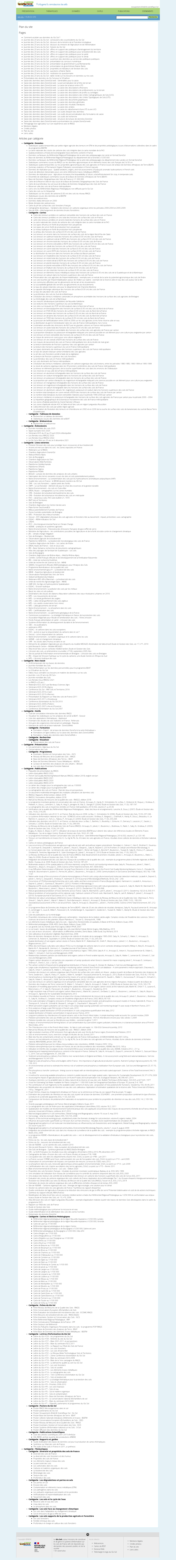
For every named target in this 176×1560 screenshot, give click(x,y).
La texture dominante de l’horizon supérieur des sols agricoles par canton (63, 344)
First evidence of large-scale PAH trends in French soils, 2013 (54, 1008)
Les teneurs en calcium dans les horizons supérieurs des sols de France (63, 275)
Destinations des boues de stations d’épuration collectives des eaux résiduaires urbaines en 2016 (69, 593)
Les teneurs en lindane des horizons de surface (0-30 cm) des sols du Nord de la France (69, 313)
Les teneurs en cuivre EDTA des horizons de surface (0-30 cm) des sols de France (67, 251)
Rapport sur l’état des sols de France (44, 1204)
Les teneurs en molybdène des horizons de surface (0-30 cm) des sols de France (67, 256)
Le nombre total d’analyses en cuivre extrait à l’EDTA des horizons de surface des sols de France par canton (77, 392)
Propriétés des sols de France (45, 1458)
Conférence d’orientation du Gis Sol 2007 (46, 708)
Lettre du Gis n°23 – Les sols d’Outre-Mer (50, 1351)
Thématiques (41, 1449)
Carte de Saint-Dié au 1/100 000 (46, 1291)
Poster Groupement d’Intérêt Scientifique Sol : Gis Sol (55, 1413)
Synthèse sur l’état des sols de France (49, 1444)
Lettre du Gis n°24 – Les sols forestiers (49, 1348)
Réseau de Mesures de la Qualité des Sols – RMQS (54, 756)
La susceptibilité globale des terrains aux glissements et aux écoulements (63, 284)
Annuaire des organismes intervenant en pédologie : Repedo (54, 723)
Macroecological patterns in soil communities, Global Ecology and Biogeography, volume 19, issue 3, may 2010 (73, 1113)
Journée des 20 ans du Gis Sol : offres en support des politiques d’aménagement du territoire (62, 49)
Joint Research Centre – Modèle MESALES (45, 646)
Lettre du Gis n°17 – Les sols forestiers (49, 1365)
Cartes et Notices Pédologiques (55, 1216)
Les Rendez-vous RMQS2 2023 (41, 435)
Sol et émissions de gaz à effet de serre (49, 1513)
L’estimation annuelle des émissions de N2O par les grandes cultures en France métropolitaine (72, 325)
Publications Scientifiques (52, 1432)
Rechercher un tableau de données (48, 416)
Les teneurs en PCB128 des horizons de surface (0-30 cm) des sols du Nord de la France (70, 311)
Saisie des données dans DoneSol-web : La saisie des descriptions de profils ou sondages (61, 92)
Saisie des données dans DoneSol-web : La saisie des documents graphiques (56, 99)
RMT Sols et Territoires (38, 500)
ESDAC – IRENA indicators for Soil (42, 519)
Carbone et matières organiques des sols (50, 1468)
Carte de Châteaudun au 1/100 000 (48, 1255)
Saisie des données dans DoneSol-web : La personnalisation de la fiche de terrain (57, 83)
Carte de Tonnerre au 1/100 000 (46, 1298)
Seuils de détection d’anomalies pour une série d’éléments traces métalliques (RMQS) (64, 172)
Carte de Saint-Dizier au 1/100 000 (47, 1293)
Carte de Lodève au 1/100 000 (46, 1276)
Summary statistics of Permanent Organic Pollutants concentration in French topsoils (63, 167)
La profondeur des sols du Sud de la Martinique (53, 294)
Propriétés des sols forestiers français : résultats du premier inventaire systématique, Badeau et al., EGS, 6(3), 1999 (76, 1171)
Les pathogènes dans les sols (45, 1489)
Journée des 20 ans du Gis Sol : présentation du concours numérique (52, 61)
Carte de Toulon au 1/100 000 (45, 1300)
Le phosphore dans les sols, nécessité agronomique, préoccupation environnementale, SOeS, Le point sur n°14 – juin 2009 (79, 1164)
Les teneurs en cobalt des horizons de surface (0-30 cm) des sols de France (64, 246)
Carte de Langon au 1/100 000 (45, 1269)
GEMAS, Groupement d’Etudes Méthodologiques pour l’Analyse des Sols (58, 565)
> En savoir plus (60, 1551)
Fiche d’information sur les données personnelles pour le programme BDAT (60, 668)
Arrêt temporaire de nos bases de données (47, 663)
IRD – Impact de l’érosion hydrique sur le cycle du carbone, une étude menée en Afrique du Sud (68, 656)
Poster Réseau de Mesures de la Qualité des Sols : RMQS (57, 1422)
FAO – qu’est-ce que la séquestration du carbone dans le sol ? (54, 632)
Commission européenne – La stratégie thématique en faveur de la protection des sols (64, 615)
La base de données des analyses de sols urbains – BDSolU (58, 764)
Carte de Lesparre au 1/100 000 (46, 1274)
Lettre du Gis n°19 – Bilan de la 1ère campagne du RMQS (56, 1360)
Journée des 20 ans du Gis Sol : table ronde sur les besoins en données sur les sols (58, 76)
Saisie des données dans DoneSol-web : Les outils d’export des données (54, 111)
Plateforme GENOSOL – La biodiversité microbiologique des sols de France (59, 541)
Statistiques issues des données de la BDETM (47, 196)
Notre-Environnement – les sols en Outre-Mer (47, 488)
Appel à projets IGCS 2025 (39, 430)
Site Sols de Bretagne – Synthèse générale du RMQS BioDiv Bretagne (57, 1149)
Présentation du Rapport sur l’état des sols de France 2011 (53, 696)
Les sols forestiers (41, 1518)
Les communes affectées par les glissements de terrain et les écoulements (64, 282)
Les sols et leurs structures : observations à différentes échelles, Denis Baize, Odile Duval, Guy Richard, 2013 (73, 931)
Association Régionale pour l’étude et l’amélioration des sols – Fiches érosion (60, 617)
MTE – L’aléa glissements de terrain (43, 605)
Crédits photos (30, 128)
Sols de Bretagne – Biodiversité (41, 536)
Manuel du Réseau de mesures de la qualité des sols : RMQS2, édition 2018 (60, 799)
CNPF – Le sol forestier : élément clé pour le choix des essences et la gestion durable (64, 486)
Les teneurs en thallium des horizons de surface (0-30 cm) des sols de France (65, 268)
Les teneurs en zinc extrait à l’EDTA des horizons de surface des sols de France (65, 339)
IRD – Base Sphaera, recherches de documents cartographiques (55, 548)
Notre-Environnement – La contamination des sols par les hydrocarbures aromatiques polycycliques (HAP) (72, 478)
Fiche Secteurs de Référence (45, 1324)
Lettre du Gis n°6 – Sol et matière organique (51, 1391)
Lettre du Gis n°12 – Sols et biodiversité (49, 1377)
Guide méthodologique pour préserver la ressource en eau (53, 1209)
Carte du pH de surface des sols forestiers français (50, 205)
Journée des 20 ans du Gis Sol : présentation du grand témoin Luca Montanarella (57, 64)
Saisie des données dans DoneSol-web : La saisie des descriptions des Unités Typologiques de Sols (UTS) (67, 97)
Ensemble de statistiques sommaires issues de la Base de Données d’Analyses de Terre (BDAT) (68, 177)
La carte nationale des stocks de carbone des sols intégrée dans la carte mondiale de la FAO (66, 150)
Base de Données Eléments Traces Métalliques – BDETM (56, 761)
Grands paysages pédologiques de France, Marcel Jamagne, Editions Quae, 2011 (61, 1104)
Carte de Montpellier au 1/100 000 (47, 1283)
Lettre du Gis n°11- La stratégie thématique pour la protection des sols (62, 1379)
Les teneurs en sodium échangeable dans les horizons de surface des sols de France (68, 375)
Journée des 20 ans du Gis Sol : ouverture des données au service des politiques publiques (61, 59)
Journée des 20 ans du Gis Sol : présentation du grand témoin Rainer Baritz (55, 66)
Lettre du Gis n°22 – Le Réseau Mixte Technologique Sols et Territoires (62, 1353)
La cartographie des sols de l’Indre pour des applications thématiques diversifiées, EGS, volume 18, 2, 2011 (72, 1106)
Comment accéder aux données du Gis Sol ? (42, 37)
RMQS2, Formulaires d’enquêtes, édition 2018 (47, 797)
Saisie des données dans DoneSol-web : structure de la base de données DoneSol (58, 119)
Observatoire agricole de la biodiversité (45, 538)
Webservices (46, 421)
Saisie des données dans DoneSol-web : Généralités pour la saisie (51, 80)
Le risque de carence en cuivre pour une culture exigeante (57, 337)
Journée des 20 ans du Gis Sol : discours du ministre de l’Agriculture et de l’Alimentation (60, 44)
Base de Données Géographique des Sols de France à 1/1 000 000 (56, 179)
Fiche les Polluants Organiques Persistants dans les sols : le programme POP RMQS (67, 1327)
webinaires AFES (35, 627)
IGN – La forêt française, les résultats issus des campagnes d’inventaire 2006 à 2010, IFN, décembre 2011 (72, 1152)
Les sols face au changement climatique (59, 1509)
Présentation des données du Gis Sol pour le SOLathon (47, 78)
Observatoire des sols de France (46, 742)
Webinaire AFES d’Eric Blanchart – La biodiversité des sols (52, 579)
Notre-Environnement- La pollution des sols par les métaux (53, 589)
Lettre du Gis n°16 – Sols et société (48, 1367)
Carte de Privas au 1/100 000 (45, 1288)
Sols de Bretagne (36, 502)
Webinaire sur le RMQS (38, 450)
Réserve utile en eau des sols (45, 1501)
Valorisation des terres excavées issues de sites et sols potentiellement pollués (61, 476)
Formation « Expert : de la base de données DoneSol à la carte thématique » (64, 730)
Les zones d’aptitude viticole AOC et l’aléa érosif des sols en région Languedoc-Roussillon (69, 404)
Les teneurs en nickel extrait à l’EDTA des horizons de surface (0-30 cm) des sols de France (70, 260)
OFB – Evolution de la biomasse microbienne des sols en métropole (56, 495)
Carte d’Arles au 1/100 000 (44, 1240)
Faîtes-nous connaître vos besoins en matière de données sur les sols (58, 672)
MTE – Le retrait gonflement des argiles (44, 598)
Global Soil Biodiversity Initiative (41, 577)
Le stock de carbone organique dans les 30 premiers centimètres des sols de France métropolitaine (74, 366)
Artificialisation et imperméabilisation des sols (52, 1494)
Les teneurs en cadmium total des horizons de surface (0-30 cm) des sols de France (68, 236)
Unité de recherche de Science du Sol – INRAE (47, 562)
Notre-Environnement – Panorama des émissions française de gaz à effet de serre (62, 529)
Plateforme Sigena (36, 469)
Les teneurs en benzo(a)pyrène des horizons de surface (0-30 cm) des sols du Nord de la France (73, 308)
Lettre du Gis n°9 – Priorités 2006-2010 (49, 1384)
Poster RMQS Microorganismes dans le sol (50, 1408)
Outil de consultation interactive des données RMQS (50, 713)
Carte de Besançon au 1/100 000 (47, 1247)
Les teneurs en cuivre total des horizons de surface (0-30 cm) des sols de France (66, 248)
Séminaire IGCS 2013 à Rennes (41, 694)
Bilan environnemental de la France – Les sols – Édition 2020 (53, 1168)
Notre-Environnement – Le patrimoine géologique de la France (54, 613)
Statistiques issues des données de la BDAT (51, 418)
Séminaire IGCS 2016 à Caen (40, 692)
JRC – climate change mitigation (41, 533)
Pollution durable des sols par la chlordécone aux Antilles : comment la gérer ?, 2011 (63, 1020)
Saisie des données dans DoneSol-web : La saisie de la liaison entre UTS (53, 85)
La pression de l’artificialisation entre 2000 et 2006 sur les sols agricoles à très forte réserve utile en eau (76, 320)
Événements (41, 426)
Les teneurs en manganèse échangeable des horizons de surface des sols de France (68, 383)
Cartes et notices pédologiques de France (46, 843)
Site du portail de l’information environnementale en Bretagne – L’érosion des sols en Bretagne (68, 653)
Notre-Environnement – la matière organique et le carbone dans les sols (58, 637)
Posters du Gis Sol (48, 1406)
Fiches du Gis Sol (47, 1305)
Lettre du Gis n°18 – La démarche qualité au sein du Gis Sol (57, 1362)
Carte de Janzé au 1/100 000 (45, 1267)
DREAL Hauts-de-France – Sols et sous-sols (46, 545)
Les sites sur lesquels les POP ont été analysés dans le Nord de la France (63, 306)
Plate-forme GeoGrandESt (39, 507)
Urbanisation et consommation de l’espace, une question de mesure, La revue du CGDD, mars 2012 (70, 1161)
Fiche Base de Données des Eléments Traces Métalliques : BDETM (60, 1331)
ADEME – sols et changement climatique (45, 639)
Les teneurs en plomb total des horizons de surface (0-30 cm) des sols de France (67, 263)
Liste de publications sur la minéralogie (44, 914)
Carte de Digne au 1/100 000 (45, 1259)
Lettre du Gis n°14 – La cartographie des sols (52, 1372)
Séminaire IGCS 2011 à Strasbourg (43, 699)
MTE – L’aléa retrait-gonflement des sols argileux (48, 601)
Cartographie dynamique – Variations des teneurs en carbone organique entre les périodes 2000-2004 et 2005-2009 (77, 208)
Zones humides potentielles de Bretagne (45, 512)
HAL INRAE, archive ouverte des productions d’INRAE (54, 1437)
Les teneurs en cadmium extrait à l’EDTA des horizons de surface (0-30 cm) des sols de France (72, 239)
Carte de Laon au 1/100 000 (45, 1224)
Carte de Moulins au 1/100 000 (46, 1286)
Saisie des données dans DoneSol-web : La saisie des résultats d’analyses (54, 104)
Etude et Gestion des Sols (39, 1207)
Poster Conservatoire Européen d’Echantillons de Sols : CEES (58, 1420)
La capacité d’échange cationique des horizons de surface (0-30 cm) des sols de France (69, 289)
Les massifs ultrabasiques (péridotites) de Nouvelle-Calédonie (58, 301)
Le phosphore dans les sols (44, 1506)
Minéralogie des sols (41, 1473)
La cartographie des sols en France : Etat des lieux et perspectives (56, 790)
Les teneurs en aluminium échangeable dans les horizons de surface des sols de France (69, 373)
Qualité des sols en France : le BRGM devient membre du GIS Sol (55, 481)
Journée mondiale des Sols (40, 665)
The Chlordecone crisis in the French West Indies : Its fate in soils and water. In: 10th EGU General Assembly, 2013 (75, 1027)
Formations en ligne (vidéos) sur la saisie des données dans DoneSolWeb (63, 732)
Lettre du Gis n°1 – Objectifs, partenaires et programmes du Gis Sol (61, 1403)
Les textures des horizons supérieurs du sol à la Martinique (57, 303)
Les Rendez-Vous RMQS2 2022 (41, 438)
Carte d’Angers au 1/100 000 (45, 1233)
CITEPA (31, 522)
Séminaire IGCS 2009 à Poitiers (41, 704)
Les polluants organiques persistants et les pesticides (55, 1492)
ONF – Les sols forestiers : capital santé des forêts (49, 483)
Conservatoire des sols (38, 749)
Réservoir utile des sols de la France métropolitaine (50, 186)
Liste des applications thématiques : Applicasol (48, 718)
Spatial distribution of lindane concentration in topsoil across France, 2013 (59, 1013)
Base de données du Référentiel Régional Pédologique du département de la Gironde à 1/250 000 (69, 157)
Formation (45, 728)
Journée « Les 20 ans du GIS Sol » (42, 675)
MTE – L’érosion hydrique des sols (42, 658)
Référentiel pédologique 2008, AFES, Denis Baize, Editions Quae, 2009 (57, 924)
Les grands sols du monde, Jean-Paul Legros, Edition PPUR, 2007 (55, 926)
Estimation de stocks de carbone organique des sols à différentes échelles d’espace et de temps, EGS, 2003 (73, 1183)
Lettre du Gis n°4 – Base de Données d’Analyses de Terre (57, 1396)
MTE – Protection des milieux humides (44, 514)
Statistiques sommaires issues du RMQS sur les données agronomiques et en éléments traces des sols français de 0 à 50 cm (81, 162)
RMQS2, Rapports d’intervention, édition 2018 (47, 795)
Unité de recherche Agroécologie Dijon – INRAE (48, 581)
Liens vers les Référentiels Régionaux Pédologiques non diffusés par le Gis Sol (61, 188)
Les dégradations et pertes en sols (56, 1480)
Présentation (41, 744)
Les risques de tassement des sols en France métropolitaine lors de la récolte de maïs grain (71, 342)
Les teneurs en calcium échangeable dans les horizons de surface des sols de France (68, 387)
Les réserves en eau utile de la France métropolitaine (55, 371)
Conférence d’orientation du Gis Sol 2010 (46, 701)
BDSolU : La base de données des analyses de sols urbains (53, 474)
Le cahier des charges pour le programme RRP (48, 787)
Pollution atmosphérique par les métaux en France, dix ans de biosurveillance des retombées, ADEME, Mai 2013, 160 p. (77, 1046)
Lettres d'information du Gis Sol (55, 1334)
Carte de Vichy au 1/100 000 (45, 1303)
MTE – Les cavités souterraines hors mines (46, 603)
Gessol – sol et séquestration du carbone (46, 634)
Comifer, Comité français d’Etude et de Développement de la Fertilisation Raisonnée (63, 557)
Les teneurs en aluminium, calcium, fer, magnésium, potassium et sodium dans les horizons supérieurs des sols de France (83, 390)
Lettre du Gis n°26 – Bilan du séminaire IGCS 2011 (54, 1343)
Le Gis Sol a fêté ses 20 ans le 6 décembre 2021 (49, 440)
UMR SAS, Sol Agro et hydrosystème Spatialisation (49, 584)
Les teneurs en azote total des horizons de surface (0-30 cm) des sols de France (66, 327)
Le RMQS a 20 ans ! (36, 682)
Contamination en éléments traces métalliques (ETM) (55, 1487)
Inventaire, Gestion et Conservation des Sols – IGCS (54, 754)
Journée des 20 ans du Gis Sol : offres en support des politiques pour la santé (56, 54)
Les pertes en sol (40, 1482)
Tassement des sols (41, 1497)
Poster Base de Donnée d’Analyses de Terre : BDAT (54, 1415)
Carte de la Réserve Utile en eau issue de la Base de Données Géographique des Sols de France (68, 181)
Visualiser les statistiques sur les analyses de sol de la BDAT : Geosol (57, 716)
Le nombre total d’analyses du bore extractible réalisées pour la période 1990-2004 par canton (72, 395)
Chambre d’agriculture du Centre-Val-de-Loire (47, 505)
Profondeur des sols (41, 1478)
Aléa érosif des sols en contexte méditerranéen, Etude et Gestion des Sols (59, 649)
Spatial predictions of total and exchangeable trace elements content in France (61, 153)
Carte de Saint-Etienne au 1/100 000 (48, 1295)
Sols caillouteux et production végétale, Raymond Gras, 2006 (53, 934)
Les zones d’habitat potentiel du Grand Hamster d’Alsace (56, 402)
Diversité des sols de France (45, 1454)
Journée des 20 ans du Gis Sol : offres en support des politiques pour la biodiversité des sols (62, 52)
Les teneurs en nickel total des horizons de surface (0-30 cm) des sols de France (66, 258)
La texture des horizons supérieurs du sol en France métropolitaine (61, 347)
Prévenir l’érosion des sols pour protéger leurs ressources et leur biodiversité (61, 445)
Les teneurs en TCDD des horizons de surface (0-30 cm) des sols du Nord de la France (69, 318)
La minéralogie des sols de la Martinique (49, 299)
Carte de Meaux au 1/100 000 (45, 1279)
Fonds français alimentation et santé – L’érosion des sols (52, 620)
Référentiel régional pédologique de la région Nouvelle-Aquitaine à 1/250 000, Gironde (68, 1221)
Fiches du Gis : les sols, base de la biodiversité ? (48, 1140)
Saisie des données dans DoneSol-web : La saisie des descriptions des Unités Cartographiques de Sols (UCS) (69, 95)
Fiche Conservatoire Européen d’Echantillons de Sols (54, 1310)
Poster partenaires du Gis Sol (45, 1410)
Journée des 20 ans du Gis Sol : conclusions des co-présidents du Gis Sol (54, 40)
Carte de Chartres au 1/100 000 (46, 1252)
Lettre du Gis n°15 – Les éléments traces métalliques (55, 1370)
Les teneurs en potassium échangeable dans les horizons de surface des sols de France (69, 378)
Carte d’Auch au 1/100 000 (44, 1243)
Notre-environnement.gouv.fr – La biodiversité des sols (51, 569)
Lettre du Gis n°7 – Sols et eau (46, 1389)
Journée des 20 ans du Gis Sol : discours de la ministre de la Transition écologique (57, 42)
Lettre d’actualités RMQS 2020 (41, 780)
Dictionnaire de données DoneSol (42, 1214)
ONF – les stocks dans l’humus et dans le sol (47, 641)
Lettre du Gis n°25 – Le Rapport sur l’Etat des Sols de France (58, 1346)
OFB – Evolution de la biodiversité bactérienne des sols (51, 493)
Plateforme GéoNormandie (40, 464)
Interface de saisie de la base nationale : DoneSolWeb (51, 725)
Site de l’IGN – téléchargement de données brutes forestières (54, 210)
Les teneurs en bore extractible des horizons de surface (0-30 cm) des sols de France (68, 335)
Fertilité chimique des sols (44, 1521)
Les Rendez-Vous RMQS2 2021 (41, 680)
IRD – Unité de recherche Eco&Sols (43, 560)
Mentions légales (31, 126)
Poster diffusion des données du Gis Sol (50, 1430)
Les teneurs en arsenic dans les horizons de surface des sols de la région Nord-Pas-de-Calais (72, 234)
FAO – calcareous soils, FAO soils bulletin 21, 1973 (49, 498)
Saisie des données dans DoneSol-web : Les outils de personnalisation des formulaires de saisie (64, 114)
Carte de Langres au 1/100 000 (46, 1271)
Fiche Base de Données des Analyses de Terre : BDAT (55, 1329)
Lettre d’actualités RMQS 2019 (41, 783)
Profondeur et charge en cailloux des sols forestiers (54, 1523)
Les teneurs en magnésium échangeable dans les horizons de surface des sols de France (70, 385)
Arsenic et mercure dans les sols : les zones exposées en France (55, 447)
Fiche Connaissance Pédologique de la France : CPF (54, 1322)
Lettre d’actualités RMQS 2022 (41, 773)
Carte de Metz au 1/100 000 (45, 1281)
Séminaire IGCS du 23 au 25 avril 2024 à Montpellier (50, 433)
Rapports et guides (49, 1439)
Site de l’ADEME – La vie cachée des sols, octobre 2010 (51, 1144)
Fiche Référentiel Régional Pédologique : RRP (51, 1319)
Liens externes (42, 442)
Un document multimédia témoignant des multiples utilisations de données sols (61, 792)
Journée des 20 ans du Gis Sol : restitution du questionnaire (48, 73)
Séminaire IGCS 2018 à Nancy (41, 687)
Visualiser (44, 740)
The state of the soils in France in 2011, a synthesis (54, 1446)
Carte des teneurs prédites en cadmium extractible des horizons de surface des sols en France (72, 215)
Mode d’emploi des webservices (42, 203)
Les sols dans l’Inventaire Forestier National (51, 766)
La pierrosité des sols (42, 1463)
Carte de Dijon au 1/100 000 (45, 1262)
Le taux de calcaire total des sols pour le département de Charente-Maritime (64, 287)
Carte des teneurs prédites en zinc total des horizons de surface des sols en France (68, 217)
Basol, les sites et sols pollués (41, 591)
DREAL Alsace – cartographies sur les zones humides (50, 490)
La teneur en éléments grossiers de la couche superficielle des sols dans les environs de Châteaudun (75, 368)
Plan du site (28, 131)
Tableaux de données (50, 414)
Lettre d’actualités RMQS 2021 (41, 778)
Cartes (43, 212)
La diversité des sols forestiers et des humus (52, 1456)
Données (39, 143)
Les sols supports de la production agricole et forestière (67, 1516)
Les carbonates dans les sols (45, 1466)
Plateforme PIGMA (36, 471)
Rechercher (45, 737)
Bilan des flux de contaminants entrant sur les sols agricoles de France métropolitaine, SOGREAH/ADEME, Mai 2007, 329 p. (79, 1037)
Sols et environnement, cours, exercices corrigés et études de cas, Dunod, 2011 (61, 1034)
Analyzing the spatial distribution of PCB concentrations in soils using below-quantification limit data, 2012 (71, 1010)
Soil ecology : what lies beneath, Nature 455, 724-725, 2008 (53, 1116)
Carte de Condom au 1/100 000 (46, 1257)
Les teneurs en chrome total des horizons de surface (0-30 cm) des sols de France (67, 241)
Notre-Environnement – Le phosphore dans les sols (50, 608)
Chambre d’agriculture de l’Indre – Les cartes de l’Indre (51, 543)
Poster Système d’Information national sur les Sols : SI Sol (57, 1427)
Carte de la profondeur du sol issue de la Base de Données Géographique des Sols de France (67, 184)
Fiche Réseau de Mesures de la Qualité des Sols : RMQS (56, 1307)
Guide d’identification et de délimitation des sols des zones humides (57, 1212)
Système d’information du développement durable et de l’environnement (59, 622)
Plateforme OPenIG (37, 466)
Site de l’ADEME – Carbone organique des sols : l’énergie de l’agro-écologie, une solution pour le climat (70, 1185)
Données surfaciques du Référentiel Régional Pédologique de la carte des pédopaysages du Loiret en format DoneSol (77, 155)
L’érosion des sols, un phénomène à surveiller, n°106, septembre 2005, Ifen (60, 651)
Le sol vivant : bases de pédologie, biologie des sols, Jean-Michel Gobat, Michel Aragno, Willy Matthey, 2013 (72, 929)
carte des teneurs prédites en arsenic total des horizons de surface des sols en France (69, 220)
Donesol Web (99, 1549)
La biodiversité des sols (43, 1470)
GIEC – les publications (38, 625)
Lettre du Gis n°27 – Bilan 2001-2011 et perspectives (55, 1341)
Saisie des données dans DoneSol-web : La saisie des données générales (54, 102)
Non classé (40, 660)
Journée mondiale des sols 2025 (42, 428)
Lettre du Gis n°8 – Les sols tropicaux (48, 1386)
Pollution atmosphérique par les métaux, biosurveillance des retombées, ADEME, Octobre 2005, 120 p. (71, 1044)
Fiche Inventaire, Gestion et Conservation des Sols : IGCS (56, 1317)
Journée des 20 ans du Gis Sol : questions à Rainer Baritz (47, 71)
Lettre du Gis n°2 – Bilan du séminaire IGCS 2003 (53, 1401)
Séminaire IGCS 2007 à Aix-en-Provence (45, 706)
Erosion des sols (40, 1485)
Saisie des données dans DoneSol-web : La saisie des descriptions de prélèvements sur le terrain (64, 90)
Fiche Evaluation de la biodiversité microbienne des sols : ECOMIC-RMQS (62, 1312)
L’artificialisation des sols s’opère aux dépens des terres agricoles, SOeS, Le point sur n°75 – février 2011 (72, 1166)
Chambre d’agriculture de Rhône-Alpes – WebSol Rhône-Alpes (54, 555)
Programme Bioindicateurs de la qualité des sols (48, 567)
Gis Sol (21, 17)
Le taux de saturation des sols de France (50, 292)
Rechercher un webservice (44, 423)
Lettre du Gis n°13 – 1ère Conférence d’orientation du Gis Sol (58, 1374)
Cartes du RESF (100, 1546)
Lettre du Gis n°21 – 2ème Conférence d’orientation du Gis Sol (59, 1355)
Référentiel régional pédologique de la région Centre (54, 1226)
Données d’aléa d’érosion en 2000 (43, 200)
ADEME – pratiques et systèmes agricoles (45, 526)
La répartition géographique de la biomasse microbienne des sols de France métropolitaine (70, 399)
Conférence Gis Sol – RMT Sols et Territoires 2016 (49, 689)
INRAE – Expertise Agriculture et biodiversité (46, 572)
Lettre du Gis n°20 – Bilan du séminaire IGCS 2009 (54, 1358)
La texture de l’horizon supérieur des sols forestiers (54, 356)
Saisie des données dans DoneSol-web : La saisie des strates (49, 107)
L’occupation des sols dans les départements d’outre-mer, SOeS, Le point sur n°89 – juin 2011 (67, 1156)
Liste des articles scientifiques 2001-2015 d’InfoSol (54, 1434)
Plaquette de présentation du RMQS (43, 771)
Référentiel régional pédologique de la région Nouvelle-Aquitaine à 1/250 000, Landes (68, 1219)
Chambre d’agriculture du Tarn (41, 459)
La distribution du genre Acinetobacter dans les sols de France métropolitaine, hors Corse (70, 323)
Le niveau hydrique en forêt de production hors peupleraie (57, 229)
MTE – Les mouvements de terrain (43, 596)
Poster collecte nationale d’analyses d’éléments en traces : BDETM (60, 1418)
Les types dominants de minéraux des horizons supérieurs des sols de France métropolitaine (72, 349)
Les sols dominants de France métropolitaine (51, 361)
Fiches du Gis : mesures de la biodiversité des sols (49, 1142)
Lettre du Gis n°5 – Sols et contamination (50, 1394)
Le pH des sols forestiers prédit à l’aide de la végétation (56, 354)
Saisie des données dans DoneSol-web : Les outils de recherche (50, 116)
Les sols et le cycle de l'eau (53, 1499)
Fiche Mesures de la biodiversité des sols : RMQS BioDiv (56, 1315)
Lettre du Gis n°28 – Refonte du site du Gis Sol (52, 1339)
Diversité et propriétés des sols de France (60, 1451)
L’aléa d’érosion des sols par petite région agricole (53, 407)
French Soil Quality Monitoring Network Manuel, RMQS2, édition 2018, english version (63, 775)
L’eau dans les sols (41, 1504)
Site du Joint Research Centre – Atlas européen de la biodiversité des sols (59, 1147)
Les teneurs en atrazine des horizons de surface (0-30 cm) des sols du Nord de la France (70, 315)
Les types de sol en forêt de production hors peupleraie (56, 227)
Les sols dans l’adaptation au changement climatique (54, 1511)
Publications (41, 768)
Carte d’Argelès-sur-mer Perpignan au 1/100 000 (53, 1238)
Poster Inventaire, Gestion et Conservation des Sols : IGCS (57, 1425)
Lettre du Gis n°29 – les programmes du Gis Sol (53, 1336)
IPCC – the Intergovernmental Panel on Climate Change (51, 524)
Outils (38, 711)
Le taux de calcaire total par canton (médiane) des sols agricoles (59, 351)
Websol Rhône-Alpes (37, 454)
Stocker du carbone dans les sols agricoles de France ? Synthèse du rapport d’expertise (65, 1188)
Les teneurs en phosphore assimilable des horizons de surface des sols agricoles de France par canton (76, 330)
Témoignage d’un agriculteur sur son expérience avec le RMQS (49, 123)
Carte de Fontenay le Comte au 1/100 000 (50, 1264)
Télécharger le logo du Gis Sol (105, 1552)
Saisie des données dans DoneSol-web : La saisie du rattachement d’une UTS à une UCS (60, 109)
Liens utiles (28, 133)
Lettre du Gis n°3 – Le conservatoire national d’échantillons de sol (60, 1398)
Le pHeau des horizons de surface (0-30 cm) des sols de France (59, 232)
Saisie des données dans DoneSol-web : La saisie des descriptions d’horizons (56, 87)
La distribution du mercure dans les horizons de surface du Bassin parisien (64, 253)
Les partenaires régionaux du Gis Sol (44, 747)
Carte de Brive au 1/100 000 (45, 1250)
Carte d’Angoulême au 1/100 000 (46, 1236)
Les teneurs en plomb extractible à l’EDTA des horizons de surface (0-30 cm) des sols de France (72, 265)
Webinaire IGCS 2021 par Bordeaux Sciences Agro (49, 684)
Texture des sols (40, 1475)
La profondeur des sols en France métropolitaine (53, 359)
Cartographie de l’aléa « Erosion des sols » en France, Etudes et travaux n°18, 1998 (62, 1154)
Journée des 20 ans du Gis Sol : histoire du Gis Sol (44, 47)
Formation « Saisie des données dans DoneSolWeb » (55, 735)
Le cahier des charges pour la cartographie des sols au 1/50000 (55, 785)
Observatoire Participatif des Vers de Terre (46, 574)
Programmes (46, 752)
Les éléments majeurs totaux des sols (49, 1461)
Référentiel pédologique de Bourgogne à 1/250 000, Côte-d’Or (58, 1231)
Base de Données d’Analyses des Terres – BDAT (53, 759)
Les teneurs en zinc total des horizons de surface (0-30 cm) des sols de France (66, 270)
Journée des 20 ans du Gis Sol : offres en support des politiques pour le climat (56, 56)
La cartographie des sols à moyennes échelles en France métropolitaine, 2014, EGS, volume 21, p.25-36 (71, 807)
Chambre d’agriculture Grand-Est (42, 452)
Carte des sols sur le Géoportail (42, 191)
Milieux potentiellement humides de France (46, 510)
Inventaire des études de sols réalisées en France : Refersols (54, 720)
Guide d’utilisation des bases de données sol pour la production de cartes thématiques (69, 1442)
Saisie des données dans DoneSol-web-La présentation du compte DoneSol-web (57, 121)
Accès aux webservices (38, 198)
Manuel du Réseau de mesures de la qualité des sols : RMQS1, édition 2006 (60, 1029)
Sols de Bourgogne (36, 457)
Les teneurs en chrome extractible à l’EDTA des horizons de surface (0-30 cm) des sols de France (73, 244)
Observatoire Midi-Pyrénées (40, 462)
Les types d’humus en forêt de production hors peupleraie (57, 224)
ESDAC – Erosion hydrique (39, 586)
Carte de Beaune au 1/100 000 (46, 1245)
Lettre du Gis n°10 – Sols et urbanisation (50, 1382)
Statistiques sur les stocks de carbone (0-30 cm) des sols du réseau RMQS (59, 193)
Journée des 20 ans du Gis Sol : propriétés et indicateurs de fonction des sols (56, 68)
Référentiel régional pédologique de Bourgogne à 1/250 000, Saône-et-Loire (64, 1228)
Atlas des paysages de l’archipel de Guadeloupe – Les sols (52, 550)
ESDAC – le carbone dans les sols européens (47, 629)
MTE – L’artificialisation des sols (41, 610)
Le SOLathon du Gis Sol (38, 670)
